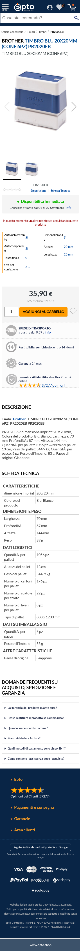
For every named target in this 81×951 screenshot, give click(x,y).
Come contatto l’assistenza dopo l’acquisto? (36, 763)
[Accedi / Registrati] (50, 9)
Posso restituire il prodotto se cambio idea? (36, 722)
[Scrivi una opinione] (12, 190)
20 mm (68, 246)
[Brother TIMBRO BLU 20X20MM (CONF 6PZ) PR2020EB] (40, 107)
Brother (19, 419)
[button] (74, 107)
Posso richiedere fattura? (24, 743)
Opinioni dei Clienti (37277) (28, 801)
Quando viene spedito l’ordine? (27, 733)
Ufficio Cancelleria (12, 31)
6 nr (28, 267)
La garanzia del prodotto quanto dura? (32, 712)
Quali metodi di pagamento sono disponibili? (36, 753)
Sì (26, 237)
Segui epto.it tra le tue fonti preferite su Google (39, 852)
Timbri (31, 31)
